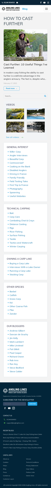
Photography (16, 188)
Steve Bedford (17, 367)
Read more (11, 88)
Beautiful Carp (17, 159)
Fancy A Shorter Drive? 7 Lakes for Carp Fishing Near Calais (22, 434)
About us (6, 459)
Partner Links (30, 472)
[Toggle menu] (46, 8)
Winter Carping (17, 246)
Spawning (15, 192)
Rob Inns (14, 360)
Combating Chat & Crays (22, 220)
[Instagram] (48, 3)
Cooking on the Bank (20, 166)
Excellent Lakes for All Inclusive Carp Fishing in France (21, 444)
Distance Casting (18, 224)
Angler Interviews (18, 155)
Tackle (13, 239)
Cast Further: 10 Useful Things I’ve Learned (25, 66)
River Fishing (16, 231)
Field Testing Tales (19, 181)
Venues (28, 459)
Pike (12, 310)
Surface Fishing (17, 235)
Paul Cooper (16, 353)
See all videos (13, 137)
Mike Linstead (16, 345)
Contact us (6, 476)
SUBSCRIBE (32, 404)
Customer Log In (8, 479)
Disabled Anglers (18, 170)
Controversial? (17, 162)
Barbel (13, 291)
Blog (4, 469)
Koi (11, 302)
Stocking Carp (16, 274)
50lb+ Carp (15, 151)
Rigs (12, 228)
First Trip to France (19, 185)
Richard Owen (17, 356)
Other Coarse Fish (19, 306)
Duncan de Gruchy (19, 334)
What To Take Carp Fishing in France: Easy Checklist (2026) (22, 448)
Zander (13, 313)
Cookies (5, 462)
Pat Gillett (14, 349)
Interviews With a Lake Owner (25, 267)
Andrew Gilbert (17, 330)
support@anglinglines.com (15, 423)
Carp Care (15, 216)
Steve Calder (16, 371)
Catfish (13, 295)
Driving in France (18, 174)
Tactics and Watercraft (21, 242)
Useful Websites (18, 196)
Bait (12, 213)
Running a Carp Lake (20, 270)
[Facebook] (41, 3)
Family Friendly (17, 177)
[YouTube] (44, 3)
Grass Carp (15, 299)
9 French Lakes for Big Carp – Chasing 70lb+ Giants (20, 441)
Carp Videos (30, 469)
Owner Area (30, 476)
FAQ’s (5, 465)
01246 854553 (9, 2)
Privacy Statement (32, 465)
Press (5, 472)
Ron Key (14, 364)
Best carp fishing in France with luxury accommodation (21, 438)
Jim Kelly (14, 338)
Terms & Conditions (32, 462)
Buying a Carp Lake (19, 263)
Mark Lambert (17, 341)
